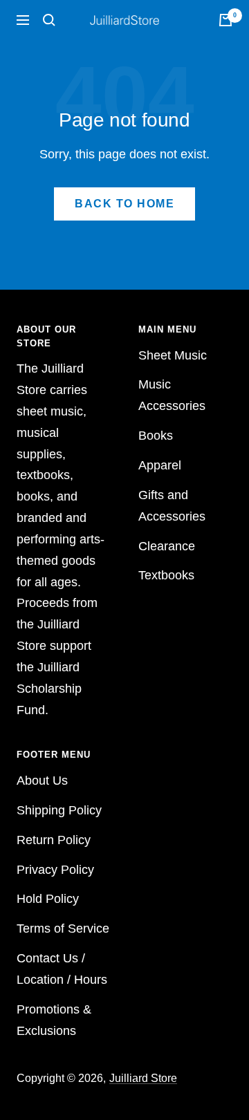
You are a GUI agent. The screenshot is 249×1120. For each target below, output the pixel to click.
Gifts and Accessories (171, 505)
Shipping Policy (59, 810)
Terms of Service (63, 928)
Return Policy (54, 840)
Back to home (124, 203)
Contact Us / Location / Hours (62, 969)
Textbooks (166, 575)
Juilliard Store (143, 1078)
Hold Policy (48, 899)
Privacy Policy (55, 870)
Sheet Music (172, 355)
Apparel (159, 465)
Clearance (166, 546)
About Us (42, 780)
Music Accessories (171, 395)
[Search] (49, 20)
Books (155, 435)
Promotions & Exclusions (54, 1020)
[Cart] (225, 20)
